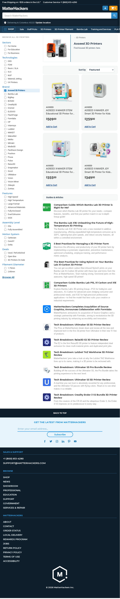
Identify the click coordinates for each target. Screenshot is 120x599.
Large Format (14, 204)
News (6, 481)
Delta (10, 245)
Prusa (10, 157)
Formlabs (12, 118)
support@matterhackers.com (24, 463)
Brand (6, 86)
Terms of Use (11, 556)
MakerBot (12, 136)
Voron (10, 178)
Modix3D (12, 146)
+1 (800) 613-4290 (68, 2)
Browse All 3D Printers (15, 37)
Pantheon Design (15, 150)
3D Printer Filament (64, 29)
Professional (12, 490)
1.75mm (11, 268)
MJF (10, 75)
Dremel (11, 108)
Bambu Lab (82, 29)
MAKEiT (11, 132)
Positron (11, 153)
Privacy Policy (12, 552)
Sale (22, 29)
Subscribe (60, 434)
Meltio (10, 139)
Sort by (82, 70)
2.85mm (11, 271)
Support (8, 499)
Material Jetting (15, 79)
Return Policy (12, 548)
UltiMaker (12, 174)
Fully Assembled (15, 229)
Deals (5, 249)
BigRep (11, 97)
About (7, 522)
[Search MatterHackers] (114, 15)
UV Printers (13, 82)
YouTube (75, 441)
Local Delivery (12, 535)
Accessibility (11, 561)
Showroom (10, 486)
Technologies (9, 57)
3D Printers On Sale (16, 260)
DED (10, 61)
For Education (14, 49)
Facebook (44, 441)
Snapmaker (13, 167)
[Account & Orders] (105, 8)
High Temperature (16, 200)
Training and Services (101, 29)
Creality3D (12, 104)
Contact (8, 526)
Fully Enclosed (14, 211)
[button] (60, 22)
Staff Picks (32, 29)
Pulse (10, 160)
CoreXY (11, 241)
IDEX (10, 218)
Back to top (60, 413)
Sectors (6, 42)
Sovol (10, 171)
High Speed (13, 197)
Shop (6, 477)
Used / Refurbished (16, 253)
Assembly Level (11, 222)
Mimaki (11, 143)
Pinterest (69, 441)
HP (9, 122)
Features (7, 193)
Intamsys (12, 125)
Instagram (57, 441)
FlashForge (13, 115)
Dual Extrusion (14, 214)
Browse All (8, 277)
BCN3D (11, 101)
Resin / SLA (13, 68)
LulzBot (11, 129)
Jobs (6, 543)
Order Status (12, 530)
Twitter (51, 441)
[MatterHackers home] (15, 9)
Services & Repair (14, 507)
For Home (12, 46)
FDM (10, 65)
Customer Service (51, 2)
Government (11, 503)
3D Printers (46, 29)
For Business (13, 53)
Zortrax (11, 188)
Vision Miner (13, 181)
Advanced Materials (16, 207)
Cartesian (12, 238)
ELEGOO (11, 111)
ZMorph (11, 185)
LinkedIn (63, 441)
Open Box (12, 256)
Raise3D (11, 164)
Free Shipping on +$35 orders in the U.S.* (21, 2)
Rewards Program (15, 539)
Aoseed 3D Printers (16, 90)
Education (10, 494)
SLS (9, 72)
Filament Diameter (13, 264)
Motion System (10, 234)
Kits (9, 226)
